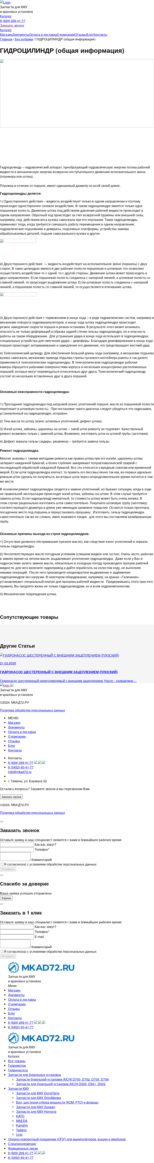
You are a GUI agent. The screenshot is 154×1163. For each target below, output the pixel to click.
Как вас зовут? (45, 844)
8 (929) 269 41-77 (12, 20)
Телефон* (42, 849)
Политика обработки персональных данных (32, 710)
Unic (19, 1134)
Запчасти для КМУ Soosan (35, 1107)
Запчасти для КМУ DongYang (37, 1093)
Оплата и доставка (43, 34)
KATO (20, 1116)
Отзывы (80, 34)
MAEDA (21, 1120)
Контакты (100, 34)
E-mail (39, 936)
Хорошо (6, 898)
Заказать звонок (12, 25)
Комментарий (41, 859)
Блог (89, 34)
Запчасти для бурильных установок (34, 1074)
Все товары (16, 1061)
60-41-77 (20, 767)
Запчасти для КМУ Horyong (36, 1111)
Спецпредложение (22, 1143)
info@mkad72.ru (19, 771)
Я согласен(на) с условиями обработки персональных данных (50, 864)
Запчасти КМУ (18, 1088)
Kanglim (22, 1125)
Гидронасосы (18, 1070)
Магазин (6, 34)
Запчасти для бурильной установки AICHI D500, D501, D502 (60, 1084)
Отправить (8, 869)
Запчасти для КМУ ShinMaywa (38, 1097)
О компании (66, 34)
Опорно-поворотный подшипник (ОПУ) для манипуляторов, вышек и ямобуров (67, 1139)
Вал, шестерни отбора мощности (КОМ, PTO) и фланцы (57, 1102)
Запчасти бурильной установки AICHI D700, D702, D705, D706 (62, 1079)
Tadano (21, 1130)
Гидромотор (17, 1065)
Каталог (6, 16)
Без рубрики (24, 39)
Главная (6, 39)
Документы (20, 34)
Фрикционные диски (23, 1148)
